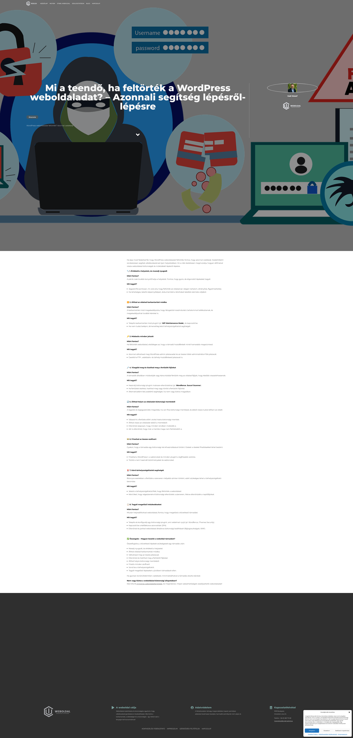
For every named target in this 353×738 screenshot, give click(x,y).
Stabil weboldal (63, 3)
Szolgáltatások (78, 3)
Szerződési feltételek (190, 729)
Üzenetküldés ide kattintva (283, 721)
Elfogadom (312, 730)
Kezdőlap (44, 3)
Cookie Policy (313, 734)
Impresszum (342, 734)
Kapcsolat (96, 3)
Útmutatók (32, 117)
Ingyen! (52, 3)
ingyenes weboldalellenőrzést (149, 584)
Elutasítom (327, 730)
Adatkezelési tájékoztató (328, 734)
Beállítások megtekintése (342, 730)
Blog (88, 3)
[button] (349, 712)
